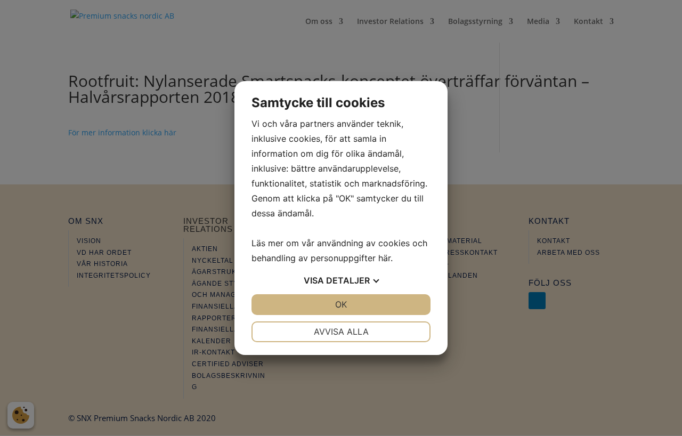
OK (341, 304)
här (384, 258)
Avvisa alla (341, 331)
